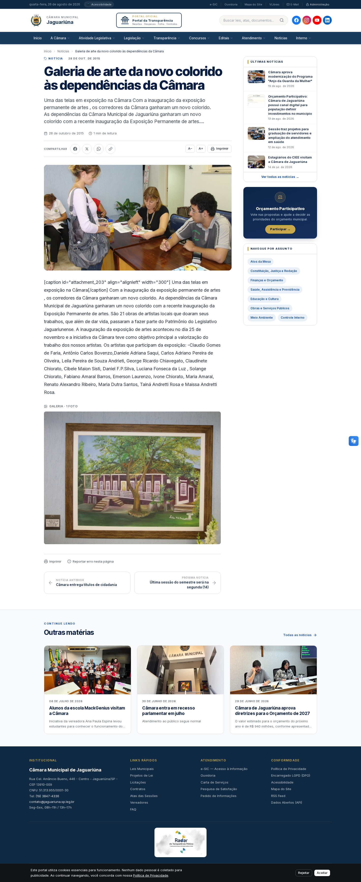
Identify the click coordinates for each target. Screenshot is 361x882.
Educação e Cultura (264, 299)
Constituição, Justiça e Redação (273, 271)
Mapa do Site (253, 4)
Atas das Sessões (144, 796)
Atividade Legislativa (95, 38)
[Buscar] (281, 20)
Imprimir (222, 148)
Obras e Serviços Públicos (269, 308)
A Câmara (58, 38)
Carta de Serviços (214, 782)
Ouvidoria (230, 4)
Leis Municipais (142, 769)
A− (190, 148)
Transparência (164, 38)
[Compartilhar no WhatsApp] (99, 149)
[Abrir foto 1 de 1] (132, 478)
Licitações (138, 782)
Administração (319, 4)
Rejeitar (303, 873)
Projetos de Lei (141, 775)
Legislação (132, 38)
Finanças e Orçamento (266, 280)
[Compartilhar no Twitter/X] (87, 149)
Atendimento (252, 38)
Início (38, 38)
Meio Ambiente (261, 317)
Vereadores (139, 802)
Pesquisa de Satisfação (219, 789)
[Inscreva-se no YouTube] (317, 20)
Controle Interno (293, 317)
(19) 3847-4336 (47, 796)
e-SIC (213, 4)
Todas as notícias (297, 635)
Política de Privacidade (288, 769)
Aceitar (322, 873)
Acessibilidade (101, 4)
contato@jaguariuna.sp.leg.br (51, 802)
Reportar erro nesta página (93, 561)
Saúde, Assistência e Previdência (274, 289)
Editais (224, 38)
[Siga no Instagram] (306, 20)
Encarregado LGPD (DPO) (290, 775)
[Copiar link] (110, 149)
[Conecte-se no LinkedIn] (327, 20)
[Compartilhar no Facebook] (75, 149)
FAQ (133, 809)
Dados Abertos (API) (286, 802)
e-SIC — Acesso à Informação (224, 769)
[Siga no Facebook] (296, 20)
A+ (201, 148)
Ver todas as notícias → (280, 177)
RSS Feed (278, 796)
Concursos (197, 38)
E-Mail (295, 4)
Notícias (281, 38)
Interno (301, 38)
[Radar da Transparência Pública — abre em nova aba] (180, 842)
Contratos (137, 789)
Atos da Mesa (260, 261)
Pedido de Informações (218, 796)
